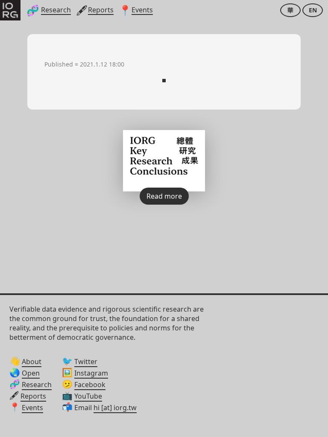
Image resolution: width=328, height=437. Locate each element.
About (31, 361)
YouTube (88, 396)
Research (37, 384)
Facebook (89, 384)
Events (32, 407)
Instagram (91, 373)
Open (31, 373)
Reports (33, 396)
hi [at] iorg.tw (115, 407)
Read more (164, 196)
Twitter (85, 361)
